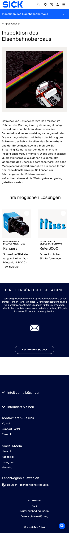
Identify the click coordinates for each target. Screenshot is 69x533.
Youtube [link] (7, 468)
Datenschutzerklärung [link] (34, 516)
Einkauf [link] (6, 434)
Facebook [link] (8, 457)
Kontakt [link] (6, 424)
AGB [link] (34, 506)
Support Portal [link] (11, 429)
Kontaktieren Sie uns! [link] (34, 350)
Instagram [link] (8, 462)
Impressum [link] (34, 500)
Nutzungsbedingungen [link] (34, 511)
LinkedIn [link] (7, 452)
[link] (13, 4)
